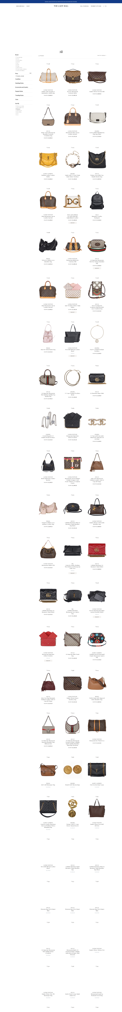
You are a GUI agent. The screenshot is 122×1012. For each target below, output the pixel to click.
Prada (18, 66)
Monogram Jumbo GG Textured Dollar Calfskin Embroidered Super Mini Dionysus (72, 952)
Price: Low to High (20, 106)
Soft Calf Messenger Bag (48, 784)
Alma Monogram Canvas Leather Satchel (48, 216)
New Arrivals (20, 6)
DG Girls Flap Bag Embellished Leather (72, 216)
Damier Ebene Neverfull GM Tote (97, 824)
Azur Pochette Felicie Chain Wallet (72, 305)
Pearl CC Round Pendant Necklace (97, 349)
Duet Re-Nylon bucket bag (48, 348)
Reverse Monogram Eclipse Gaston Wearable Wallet (97, 610)
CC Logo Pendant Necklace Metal (72, 393)
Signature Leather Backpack (97, 216)
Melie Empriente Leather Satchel (48, 478)
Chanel (18, 61)
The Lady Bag (19, 57)
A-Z (17, 113)
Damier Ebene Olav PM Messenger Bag (48, 995)
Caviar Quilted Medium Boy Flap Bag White (97, 132)
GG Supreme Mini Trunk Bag (72, 654)
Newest (18, 109)
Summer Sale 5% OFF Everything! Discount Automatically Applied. (61, 1)
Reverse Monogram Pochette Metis (72, 91)
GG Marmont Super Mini (97, 392)
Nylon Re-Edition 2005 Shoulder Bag (48, 260)
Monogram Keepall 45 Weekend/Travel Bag (97, 995)
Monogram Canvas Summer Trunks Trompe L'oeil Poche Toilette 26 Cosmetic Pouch (72, 480)
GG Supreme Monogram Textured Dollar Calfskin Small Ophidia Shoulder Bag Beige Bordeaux (72, 742)
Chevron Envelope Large (97, 784)
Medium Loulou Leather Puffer (48, 175)
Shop (28, 6)
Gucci (18, 58)
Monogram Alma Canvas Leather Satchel (72, 132)
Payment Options (96, 6)
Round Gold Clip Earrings (72, 784)
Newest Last (19, 110)
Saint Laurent (19, 67)
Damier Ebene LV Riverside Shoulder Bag (97, 522)
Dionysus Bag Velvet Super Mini (48, 909)
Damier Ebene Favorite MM (96, 90)
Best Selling (19, 111)
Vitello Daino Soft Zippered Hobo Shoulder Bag (97, 698)
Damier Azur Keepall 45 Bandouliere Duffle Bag (48, 91)
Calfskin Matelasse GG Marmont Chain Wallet (97, 565)
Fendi (18, 64)
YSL (17, 63)
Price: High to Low (20, 107)
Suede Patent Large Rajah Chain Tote (72, 995)
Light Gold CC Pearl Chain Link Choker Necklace (72, 175)
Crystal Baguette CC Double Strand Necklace (48, 436)
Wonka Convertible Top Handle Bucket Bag (97, 175)
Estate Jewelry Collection (22, 69)
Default (101, 55)
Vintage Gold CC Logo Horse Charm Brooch (72, 824)
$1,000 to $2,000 (20, 76)
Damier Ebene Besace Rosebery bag (72, 698)
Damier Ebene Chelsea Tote (97, 949)
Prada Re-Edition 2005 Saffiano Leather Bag (48, 522)
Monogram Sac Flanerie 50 (97, 740)
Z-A (17, 114)
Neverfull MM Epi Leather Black (72, 349)
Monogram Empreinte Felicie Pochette (72, 436)
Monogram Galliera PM (48, 564)
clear (30, 73)
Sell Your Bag (84, 6)
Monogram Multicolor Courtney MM (72, 260)
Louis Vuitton (19, 60)
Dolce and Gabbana (20, 70)
